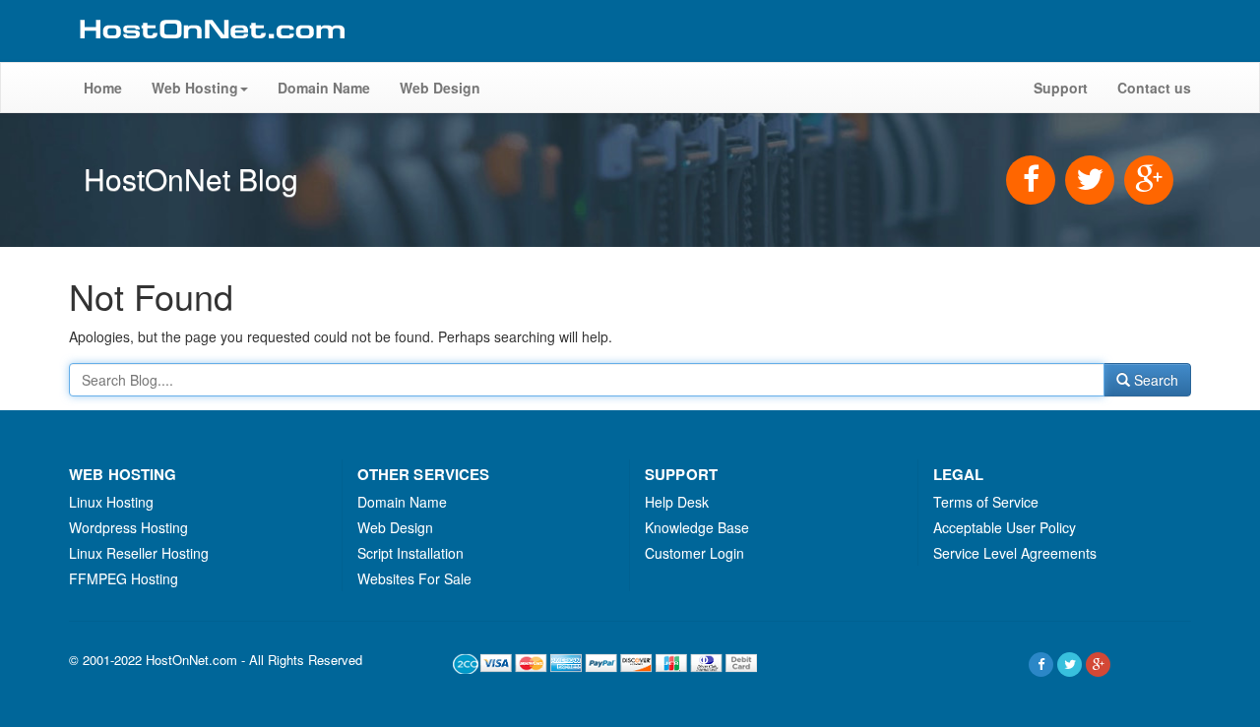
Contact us (1154, 87)
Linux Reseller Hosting (139, 553)
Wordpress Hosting (128, 527)
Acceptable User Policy (1004, 527)
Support (1061, 87)
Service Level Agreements (1015, 553)
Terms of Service (986, 502)
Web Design (440, 87)
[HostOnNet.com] (210, 53)
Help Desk (677, 502)
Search (1154, 380)
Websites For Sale (414, 578)
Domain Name (324, 87)
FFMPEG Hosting (123, 578)
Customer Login (694, 553)
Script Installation (410, 553)
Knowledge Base (697, 527)
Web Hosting (195, 87)
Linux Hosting (111, 502)
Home (103, 87)
